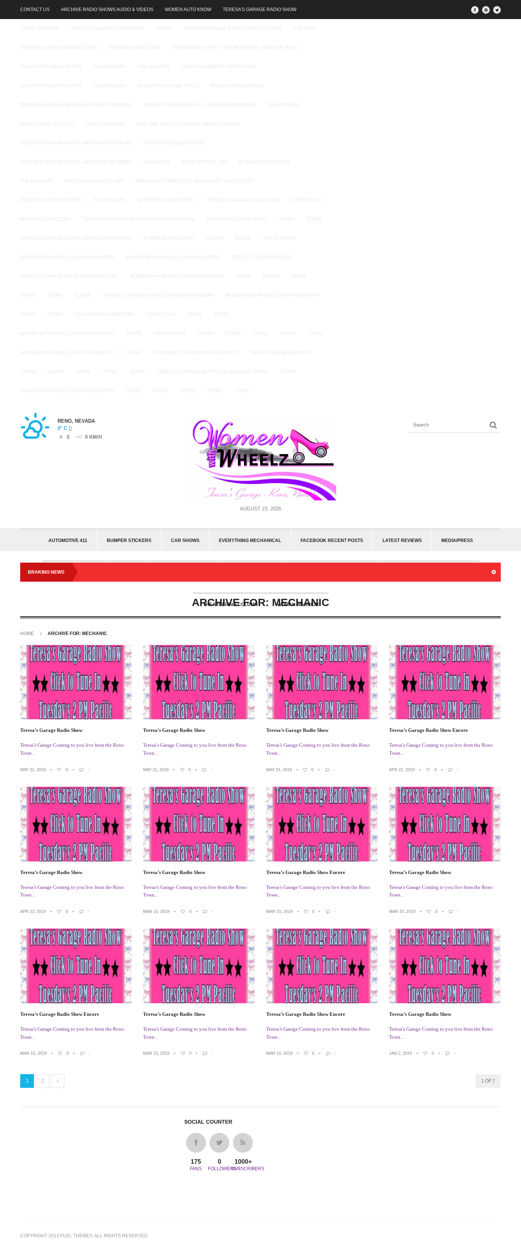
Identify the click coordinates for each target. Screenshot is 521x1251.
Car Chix (304, 28)
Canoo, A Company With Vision (219, 66)
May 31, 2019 (33, 769)
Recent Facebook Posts (51, 66)
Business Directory (264, 162)
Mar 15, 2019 (156, 911)
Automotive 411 (67, 540)
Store (287, 219)
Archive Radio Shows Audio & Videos (107, 9)
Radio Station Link (204, 162)
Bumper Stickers (129, 540)
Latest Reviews (39, 28)
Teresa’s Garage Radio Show (259, 9)
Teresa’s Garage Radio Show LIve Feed (233, 28)
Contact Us (35, 9)
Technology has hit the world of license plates (234, 47)
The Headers (109, 66)
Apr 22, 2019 (402, 769)
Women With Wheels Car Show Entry (67, 257)
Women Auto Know (188, 9)
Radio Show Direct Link (94, 181)
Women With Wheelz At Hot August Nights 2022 (194, 181)
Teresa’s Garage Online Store (59, 47)
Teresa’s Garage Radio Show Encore (428, 730)
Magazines (156, 162)
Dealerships (283, 104)
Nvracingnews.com (134, 47)
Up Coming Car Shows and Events (196, 352)
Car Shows (185, 540)
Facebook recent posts (332, 540)
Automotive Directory (166, 200)
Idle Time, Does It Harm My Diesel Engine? (188, 124)
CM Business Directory (104, 314)
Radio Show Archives (237, 85)
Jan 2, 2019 (400, 1053)
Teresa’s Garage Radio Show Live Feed (69, 276)
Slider (164, 28)
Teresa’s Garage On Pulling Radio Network (76, 104)
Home (27, 633)
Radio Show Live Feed (47, 124)
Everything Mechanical (250, 540)
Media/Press (457, 540)
